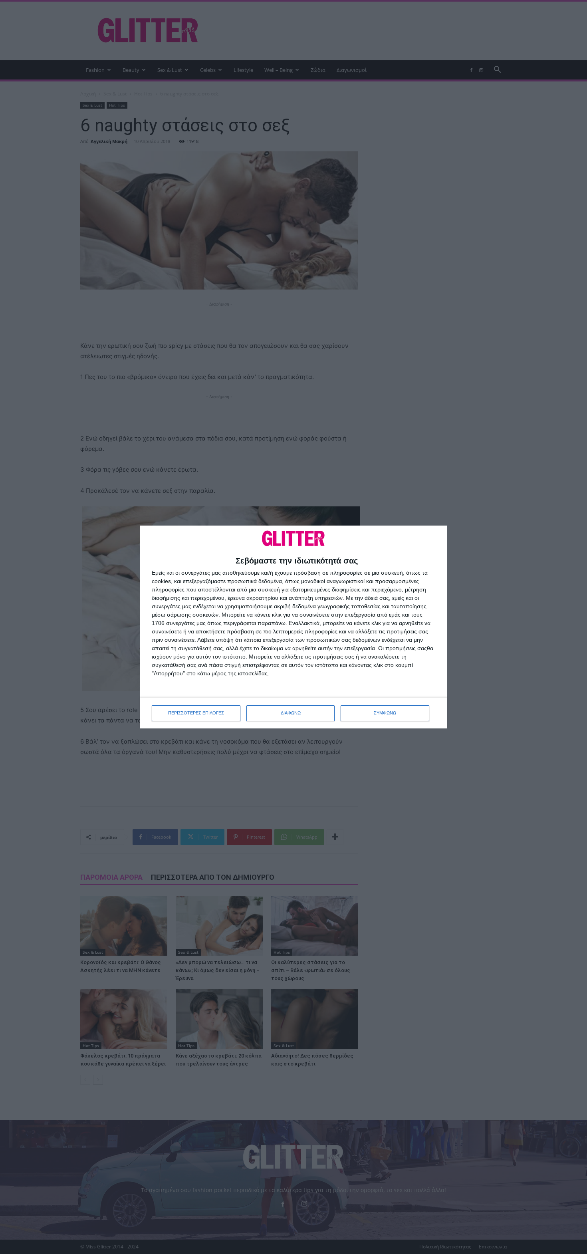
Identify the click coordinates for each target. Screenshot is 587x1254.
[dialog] (293, 627)
